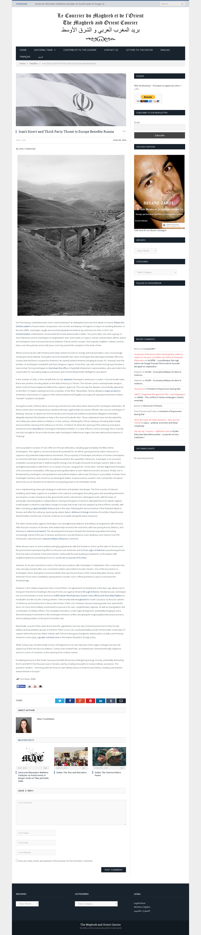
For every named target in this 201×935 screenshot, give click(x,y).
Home (23, 49)
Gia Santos (139, 388)
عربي (40, 56)
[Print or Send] (35, 687)
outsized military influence (55, 538)
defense (76, 512)
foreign (85, 512)
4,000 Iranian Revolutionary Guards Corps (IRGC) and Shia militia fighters (88, 595)
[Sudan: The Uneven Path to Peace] (109, 758)
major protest (111, 390)
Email (137, 122)
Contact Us (111, 49)
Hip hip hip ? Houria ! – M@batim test (151, 431)
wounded (36, 428)
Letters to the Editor (139, 49)
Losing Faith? (149, 348)
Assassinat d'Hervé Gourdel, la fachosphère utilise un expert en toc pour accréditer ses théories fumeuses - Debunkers (159, 357)
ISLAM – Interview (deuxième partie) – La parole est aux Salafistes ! (157, 434)
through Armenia (91, 591)
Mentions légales (142, 906)
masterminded (23, 334)
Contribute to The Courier (79, 49)
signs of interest (96, 550)
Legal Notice (139, 903)
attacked (68, 379)
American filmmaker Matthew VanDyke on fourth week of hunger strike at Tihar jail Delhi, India (71, 4)
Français (25, 56)
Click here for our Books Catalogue (150, 230)
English (165, 49)
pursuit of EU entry (78, 557)
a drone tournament (36, 531)
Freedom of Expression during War (164, 388)
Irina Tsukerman (45, 719)
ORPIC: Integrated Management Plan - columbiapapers (159, 394)
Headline (117, 140)
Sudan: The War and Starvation (71, 772)
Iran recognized (78, 599)
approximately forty (42, 508)
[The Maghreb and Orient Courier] (101, 26)
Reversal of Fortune (152, 405)
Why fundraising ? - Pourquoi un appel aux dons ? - (158, 85)
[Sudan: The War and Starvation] (71, 758)
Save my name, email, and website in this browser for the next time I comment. (55, 860)
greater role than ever (49, 637)
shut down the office (58, 368)
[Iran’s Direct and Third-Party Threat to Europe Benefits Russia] (71, 100)
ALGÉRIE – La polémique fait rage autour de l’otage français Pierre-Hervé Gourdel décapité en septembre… (157, 363)
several (64, 330)
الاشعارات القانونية (142, 910)
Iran (124, 140)
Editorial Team (43, 49)
